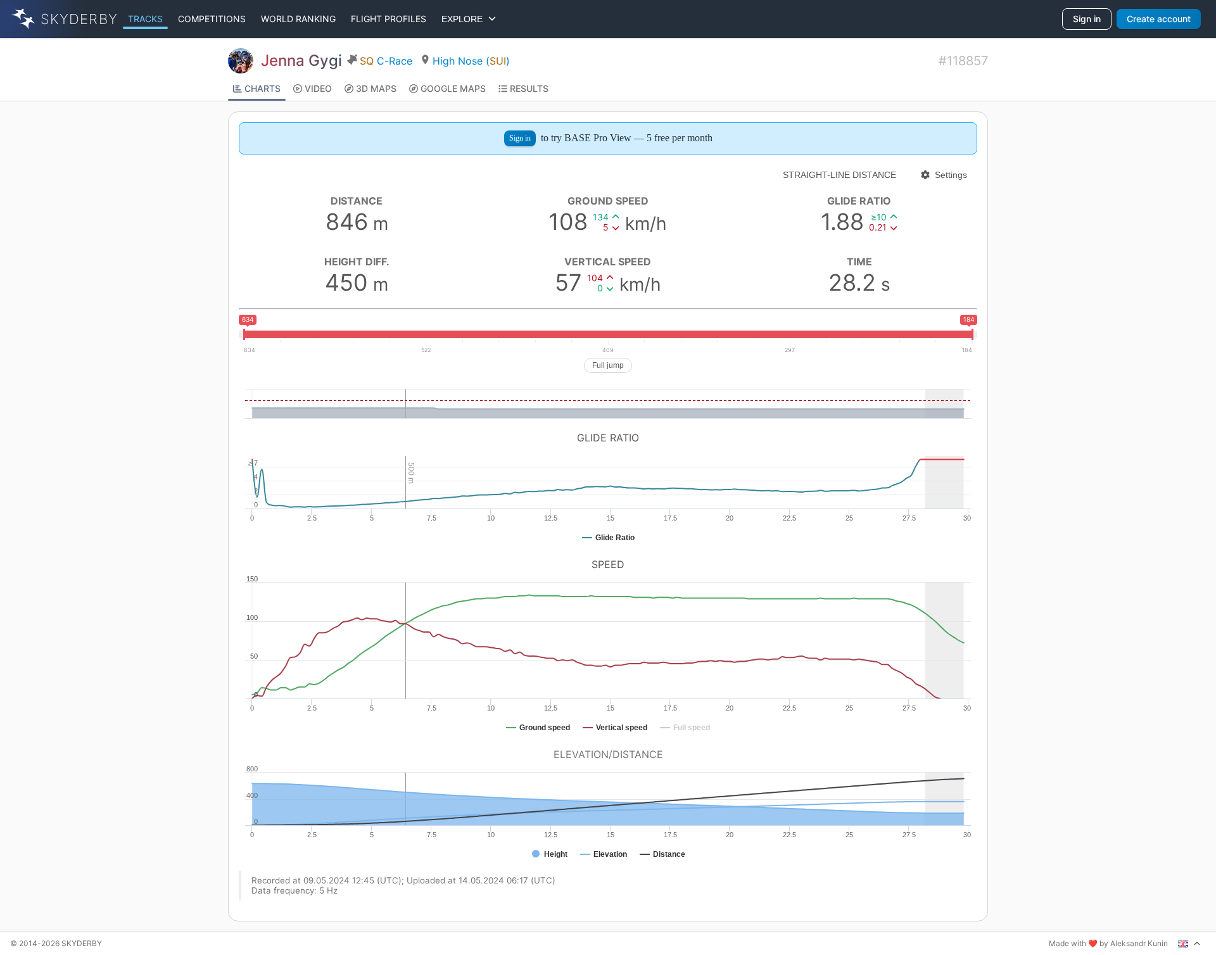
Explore (464, 19)
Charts (262, 88)
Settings (951, 175)
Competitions (212, 18)
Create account (1159, 18)
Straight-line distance (839, 175)
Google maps (453, 88)
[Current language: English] (1189, 943)
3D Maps (376, 88)
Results (529, 88)
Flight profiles (388, 18)
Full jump (608, 365)
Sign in (1087, 18)
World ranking (298, 18)
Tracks (145, 18)
